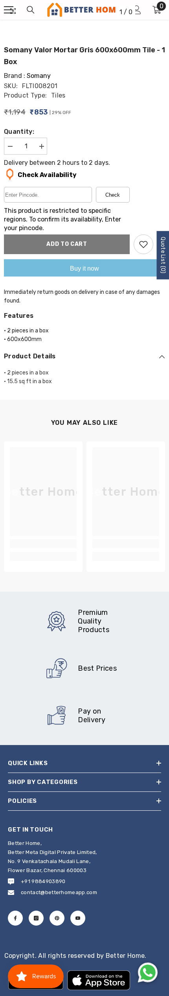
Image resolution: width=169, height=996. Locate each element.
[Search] (30, 10)
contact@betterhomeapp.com (59, 892)
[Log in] (136, 10)
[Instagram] (36, 918)
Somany (39, 75)
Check (112, 195)
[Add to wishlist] (143, 244)
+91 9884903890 (43, 881)
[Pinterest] (57, 918)
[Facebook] (15, 918)
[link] (43, 543)
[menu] (8, 10)
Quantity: (19, 131)
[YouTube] (77, 918)
